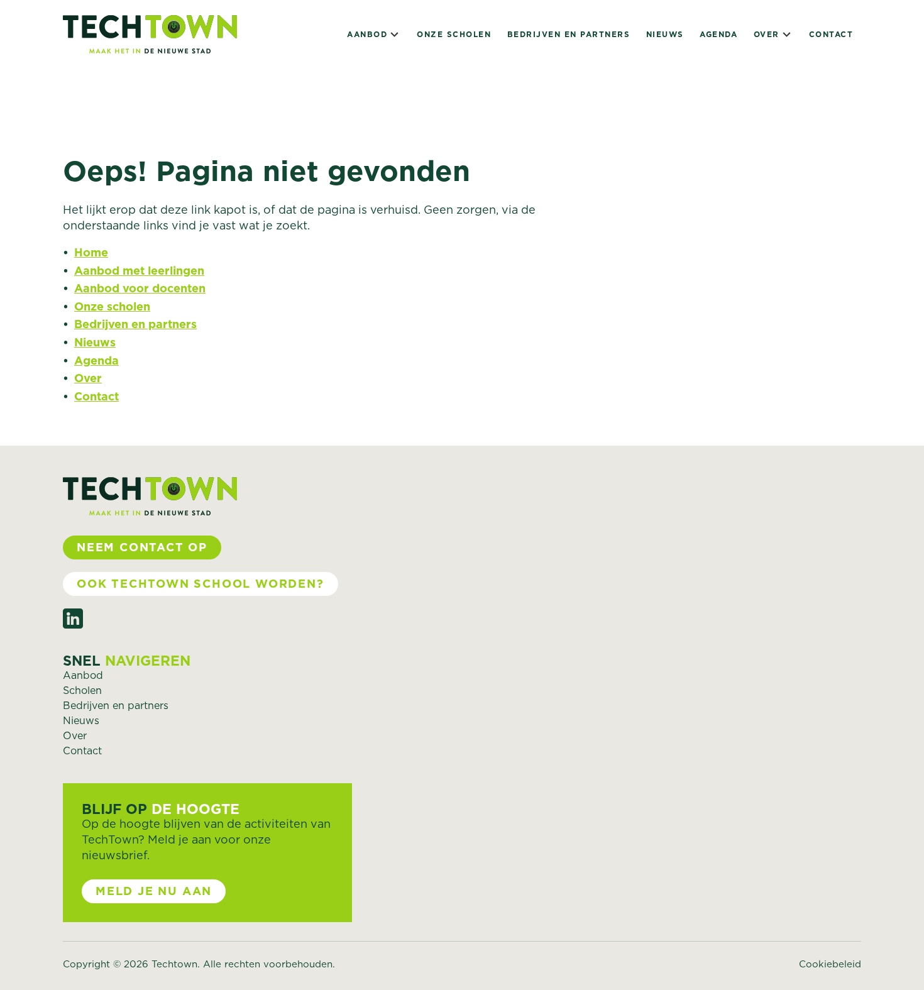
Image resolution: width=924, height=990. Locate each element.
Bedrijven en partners (568, 34)
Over (766, 34)
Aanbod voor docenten (140, 288)
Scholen (82, 690)
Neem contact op (142, 547)
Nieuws (665, 34)
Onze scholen (454, 34)
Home (91, 252)
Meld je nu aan (154, 891)
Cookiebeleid (830, 964)
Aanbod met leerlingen (139, 270)
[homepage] (150, 34)
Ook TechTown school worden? (200, 583)
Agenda (718, 34)
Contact (831, 34)
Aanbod (367, 34)
